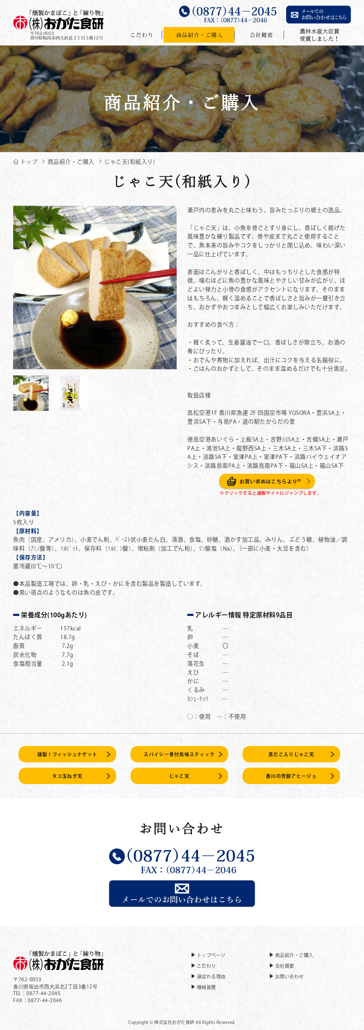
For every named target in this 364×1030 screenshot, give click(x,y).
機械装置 (206, 987)
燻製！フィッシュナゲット (67, 754)
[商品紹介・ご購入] (199, 35)
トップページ (211, 955)
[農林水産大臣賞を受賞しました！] (318, 35)
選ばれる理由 (211, 976)
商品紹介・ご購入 (294, 955)
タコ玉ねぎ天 (67, 776)
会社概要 (284, 966)
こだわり (206, 966)
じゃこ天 (179, 776)
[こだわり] (142, 35)
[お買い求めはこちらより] (269, 492)
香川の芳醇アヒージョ (291, 776)
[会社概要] (260, 35)
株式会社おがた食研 (174, 1022)
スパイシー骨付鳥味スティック (179, 754)
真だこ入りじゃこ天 (291, 754)
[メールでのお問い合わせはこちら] (182, 903)
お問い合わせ (289, 976)
